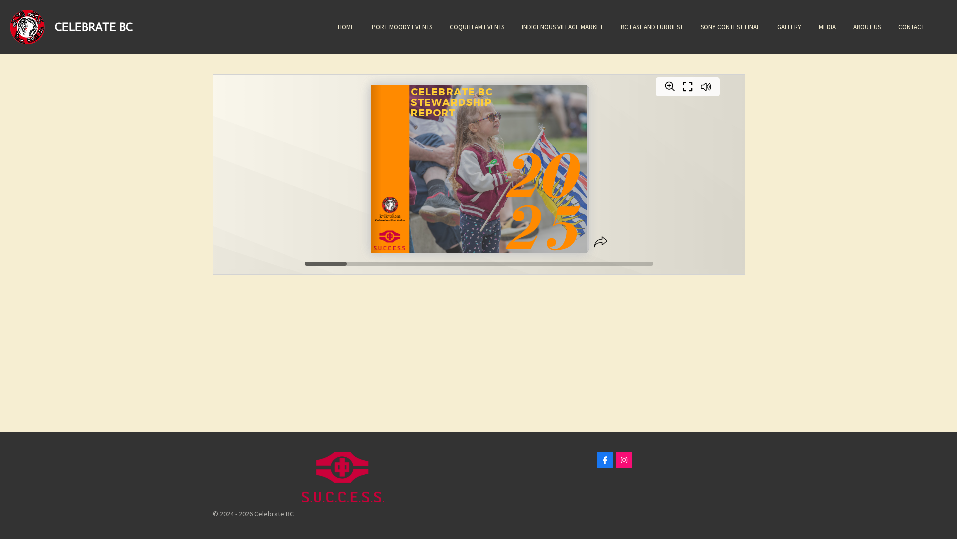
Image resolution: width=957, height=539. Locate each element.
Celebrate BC (94, 26)
